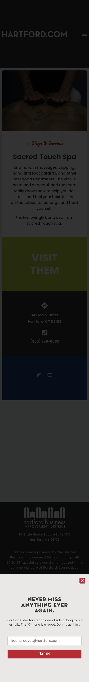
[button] (82, 580)
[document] (44, 341)
